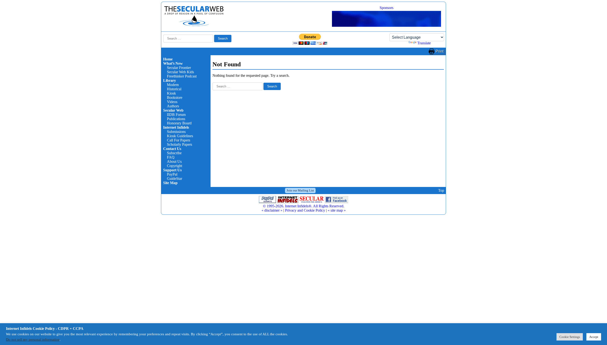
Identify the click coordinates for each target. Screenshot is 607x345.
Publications (176, 119)
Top (441, 190)
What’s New (173, 63)
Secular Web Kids (180, 72)
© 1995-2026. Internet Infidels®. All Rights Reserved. (303, 206)
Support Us (172, 170)
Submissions (176, 132)
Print (439, 51)
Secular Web (173, 110)
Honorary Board (179, 123)
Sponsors (386, 8)
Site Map (170, 183)
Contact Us (172, 149)
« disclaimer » (272, 210)
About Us (174, 161)
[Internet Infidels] (194, 25)
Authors (173, 106)
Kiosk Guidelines (180, 136)
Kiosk (171, 93)
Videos (172, 102)
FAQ (171, 157)
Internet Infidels (176, 127)
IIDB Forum (176, 115)
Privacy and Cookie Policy (305, 210)
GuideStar (174, 179)
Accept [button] (593, 337)
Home (168, 59)
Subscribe (174, 153)
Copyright (174, 166)
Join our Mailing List (300, 190)
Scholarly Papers (179, 144)
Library (169, 80)
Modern (173, 85)
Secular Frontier (179, 68)
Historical (174, 89)
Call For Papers (178, 140)
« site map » (337, 210)
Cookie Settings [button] (569, 337)
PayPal (172, 174)
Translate (424, 43)
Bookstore (174, 97)
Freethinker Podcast (182, 76)
